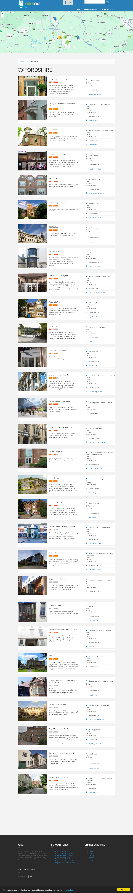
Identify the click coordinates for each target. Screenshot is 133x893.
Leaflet (120, 52)
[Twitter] (31, 877)
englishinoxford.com (95, 169)
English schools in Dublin (63, 859)
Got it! (123, 889)
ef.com (91, 341)
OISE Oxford (53, 227)
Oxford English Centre (57, 203)
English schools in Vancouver (64, 855)
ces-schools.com (94, 768)
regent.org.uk (93, 317)
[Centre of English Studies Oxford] (78, 37)
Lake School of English (57, 154)
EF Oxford (53, 326)
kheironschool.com (95, 94)
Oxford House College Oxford (60, 427)
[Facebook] (29, 877)
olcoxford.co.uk (93, 792)
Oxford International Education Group (63, 630)
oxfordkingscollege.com (96, 719)
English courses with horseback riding (67, 863)
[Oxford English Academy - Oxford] (55, 19)
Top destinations (107, 9)
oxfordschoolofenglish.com (97, 292)
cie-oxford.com (93, 120)
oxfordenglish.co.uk (95, 218)
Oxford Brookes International (60, 401)
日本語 (91, 861)
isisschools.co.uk (94, 646)
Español (91, 853)
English (91, 851)
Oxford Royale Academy (58, 553)
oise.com (91, 242)
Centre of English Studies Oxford (61, 753)
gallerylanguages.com (95, 468)
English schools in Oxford (63, 851)
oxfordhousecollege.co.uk (97, 442)
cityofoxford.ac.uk (94, 596)
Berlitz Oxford (54, 251)
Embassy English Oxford (58, 375)
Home (78, 9)
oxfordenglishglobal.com (96, 543)
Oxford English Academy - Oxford (62, 527)
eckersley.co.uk (93, 620)
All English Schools (90, 9)
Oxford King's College (57, 705)
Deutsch (91, 857)
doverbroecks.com (94, 695)
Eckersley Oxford (55, 605)
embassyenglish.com (95, 392)
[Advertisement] (66, 815)
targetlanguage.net (95, 744)
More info (69, 890)
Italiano (91, 859)
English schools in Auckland (64, 861)
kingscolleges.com (94, 493)
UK (27, 61)
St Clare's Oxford (55, 502)
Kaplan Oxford (54, 178)
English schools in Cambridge (64, 853)
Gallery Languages (56, 452)
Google (130, 52)
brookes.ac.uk (93, 418)
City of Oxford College (57, 579)
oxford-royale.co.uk (95, 570)
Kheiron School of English (58, 79)
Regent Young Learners (58, 351)
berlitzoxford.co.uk (94, 266)
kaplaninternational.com (96, 193)
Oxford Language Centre (58, 777)
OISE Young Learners (57, 656)
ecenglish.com (93, 145)
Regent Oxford (54, 302)
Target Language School (58, 729)
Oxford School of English (58, 276)
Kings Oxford (54, 478)
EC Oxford (53, 130)
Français (91, 855)
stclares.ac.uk (93, 517)
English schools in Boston (63, 857)
